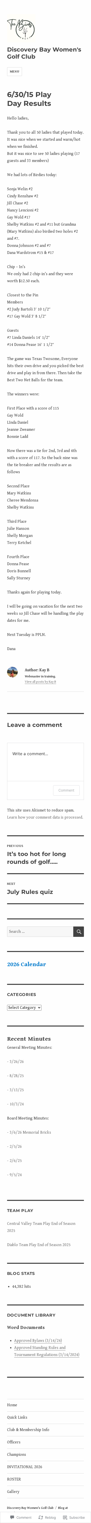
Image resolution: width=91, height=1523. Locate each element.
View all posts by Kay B (40, 682)
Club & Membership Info (28, 1429)
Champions (16, 1454)
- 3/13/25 (15, 1090)
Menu (14, 72)
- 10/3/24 (15, 1104)
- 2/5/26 (14, 1146)
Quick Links (17, 1417)
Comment (66, 790)
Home (12, 1405)
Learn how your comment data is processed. (45, 817)
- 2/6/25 (14, 1160)
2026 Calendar (26, 964)
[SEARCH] (78, 931)
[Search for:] (40, 931)
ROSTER (14, 1479)
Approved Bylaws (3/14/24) (38, 1340)
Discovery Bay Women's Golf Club (30, 1508)
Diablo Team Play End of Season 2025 (39, 1245)
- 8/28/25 (15, 1076)
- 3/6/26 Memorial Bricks (29, 1132)
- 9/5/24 (14, 1175)
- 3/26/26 (15, 1061)
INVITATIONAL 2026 (24, 1467)
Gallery (13, 1491)
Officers (13, 1442)
